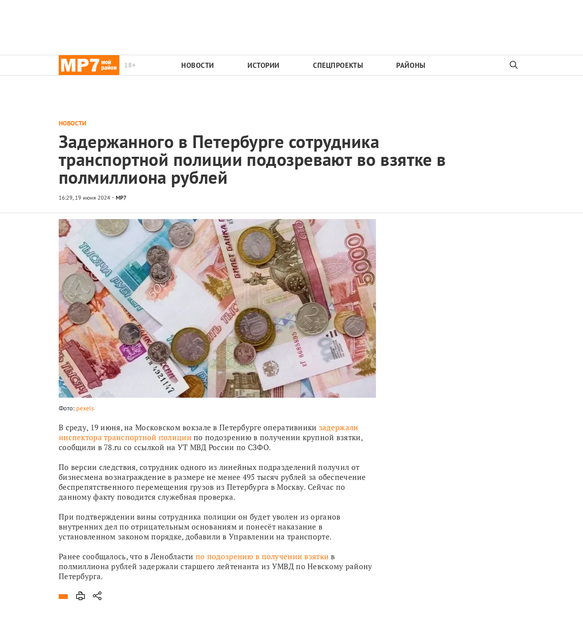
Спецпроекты (338, 65)
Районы (410, 65)
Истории (263, 65)
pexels (85, 408)
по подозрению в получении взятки (262, 556)
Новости (197, 65)
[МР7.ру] (89, 65)
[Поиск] (514, 65)
